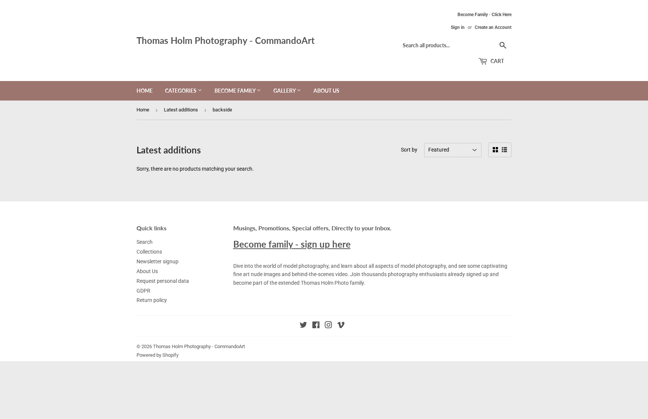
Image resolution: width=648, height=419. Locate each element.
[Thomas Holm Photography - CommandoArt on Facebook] (316, 326)
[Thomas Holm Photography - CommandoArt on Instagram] (328, 326)
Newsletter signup (157, 261)
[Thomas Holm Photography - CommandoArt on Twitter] (303, 326)
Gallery (285, 90)
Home (144, 90)
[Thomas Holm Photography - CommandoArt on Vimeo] (341, 326)
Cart (496, 61)
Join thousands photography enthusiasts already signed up (419, 274)
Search (144, 242)
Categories (181, 90)
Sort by (409, 150)
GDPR (143, 291)
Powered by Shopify (157, 355)
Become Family (235, 90)
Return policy (151, 300)
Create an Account (493, 27)
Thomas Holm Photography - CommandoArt (225, 40)
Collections (149, 252)
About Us (326, 90)
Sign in (458, 27)
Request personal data (162, 281)
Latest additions (181, 110)
